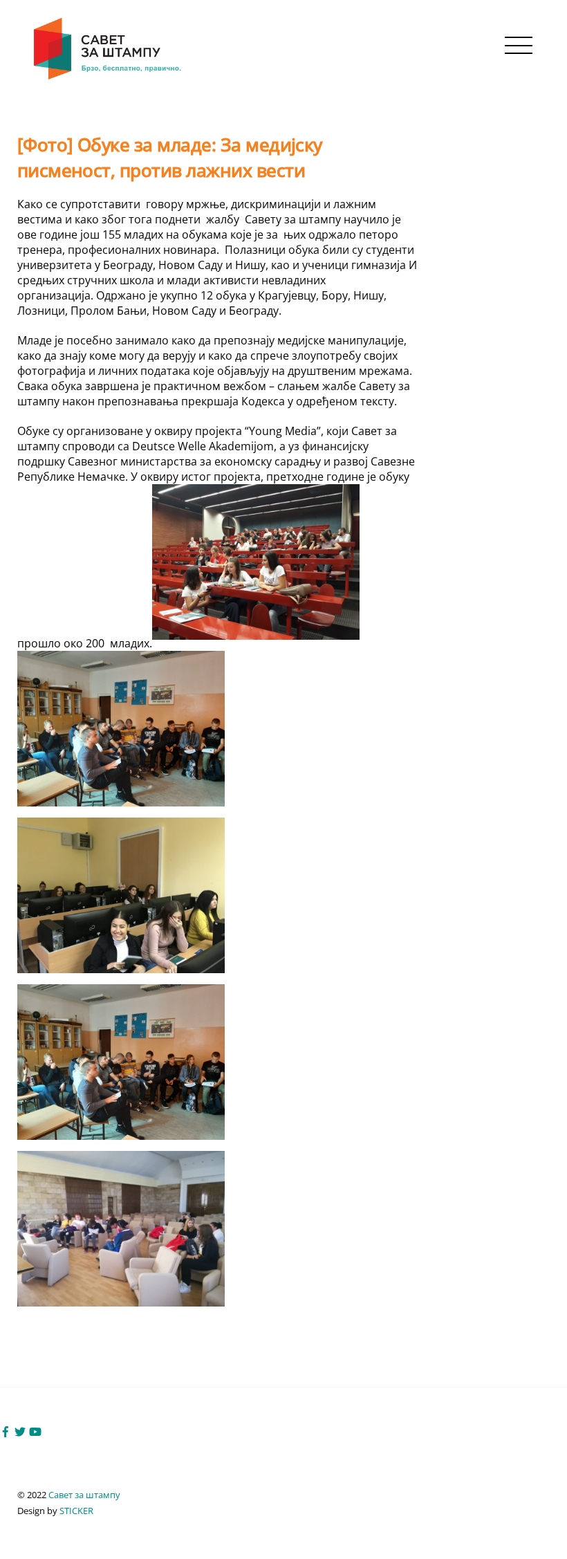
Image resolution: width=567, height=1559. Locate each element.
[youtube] (35, 1430)
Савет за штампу (84, 1494)
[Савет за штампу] (109, 77)
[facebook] (5, 1430)
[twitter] (20, 1430)
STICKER (76, 1510)
